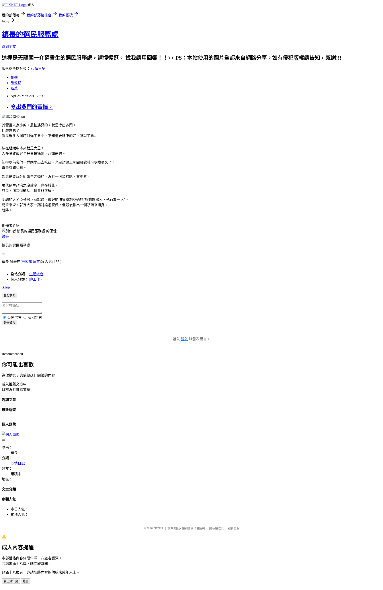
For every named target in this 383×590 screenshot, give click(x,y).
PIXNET (158, 528)
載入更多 (9, 295)
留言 (36, 262)
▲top (6, 287)
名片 (14, 88)
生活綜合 (36, 274)
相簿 (14, 77)
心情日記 (38, 68)
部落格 (16, 83)
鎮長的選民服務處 (30, 34)
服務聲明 (233, 528)
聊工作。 (36, 279)
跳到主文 (9, 47)
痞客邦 (26, 262)
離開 (25, 581)
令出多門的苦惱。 (32, 107)
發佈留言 (9, 322)
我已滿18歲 (11, 581)
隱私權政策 (216, 528)
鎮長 (5, 236)
